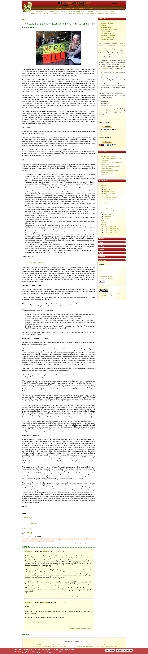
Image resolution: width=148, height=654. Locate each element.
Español (62, 11)
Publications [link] (103, 180)
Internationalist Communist (110, 197)
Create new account (106, 276)
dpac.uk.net (36, 160)
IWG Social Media (106, 33)
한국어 (60, 13)
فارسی (73, 13)
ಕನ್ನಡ (106, 13)
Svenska (57, 11)
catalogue (107, 68)
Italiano (40, 11)
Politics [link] (101, 253)
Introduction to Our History (109, 29)
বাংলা (116, 13)
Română (49, 13)
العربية (69, 13)
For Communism (106, 27)
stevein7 (45, 603)
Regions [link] (102, 256)
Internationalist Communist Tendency (74, 6)
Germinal (106, 195)
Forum (90, 8)
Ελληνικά (55, 13)
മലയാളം (111, 13)
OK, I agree (110, 650)
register (81, 543)
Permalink (28, 552)
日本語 (44, 13)
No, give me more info (124, 650)
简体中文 (78, 13)
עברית (65, 13)
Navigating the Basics (107, 23)
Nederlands (90, 11)
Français (45, 11)
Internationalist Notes (109, 199)
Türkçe (40, 13)
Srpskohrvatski (98, 11)
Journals (103, 185)
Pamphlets (104, 224)
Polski (73, 11)
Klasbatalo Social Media (108, 35)
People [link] (101, 249)
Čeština (78, 11)
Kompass (106, 201)
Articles (67, 8)
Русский (68, 11)
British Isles (50, 541)
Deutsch (51, 11)
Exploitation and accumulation (41, 539)
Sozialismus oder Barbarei (110, 210)
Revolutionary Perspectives (111, 208)
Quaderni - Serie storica (110, 232)
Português (83, 11)
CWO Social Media (106, 31)
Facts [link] (101, 242)
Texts (102, 212)
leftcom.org (28, 533)
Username (102, 264)
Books (102, 220)
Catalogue (81, 8)
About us (59, 8)
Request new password (107, 278)
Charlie (44, 552)
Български (111, 11)
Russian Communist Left (108, 39)
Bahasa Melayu (89, 13)
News (74, 8)
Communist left (107, 216)
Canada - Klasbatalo (106, 168)
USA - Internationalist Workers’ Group (111, 166)
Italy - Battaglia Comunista (108, 156)
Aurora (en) (107, 189)
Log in (75, 543)
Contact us (104, 174)
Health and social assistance (75, 539)
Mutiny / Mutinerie (108, 203)
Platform (103, 25)
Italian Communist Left (107, 37)
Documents (27, 539)
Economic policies (58, 539)
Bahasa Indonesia (99, 13)
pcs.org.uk (28, 528)
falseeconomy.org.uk (36, 262)
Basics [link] (101, 238)
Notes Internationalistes (110, 205)
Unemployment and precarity (36, 541)
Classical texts (107, 214)
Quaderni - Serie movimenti (111, 228)
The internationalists (74, 3)
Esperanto (34, 13)
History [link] (101, 246)
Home (24, 19)
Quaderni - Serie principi (110, 230)
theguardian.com (38, 623)
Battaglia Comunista (109, 191)
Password (102, 270)
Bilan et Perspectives (109, 193)
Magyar (105, 11)
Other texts (107, 218)
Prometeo (106, 207)
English (36, 11)
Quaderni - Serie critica (110, 226)
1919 (105, 187)
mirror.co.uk (28, 517)
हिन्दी (83, 13)
